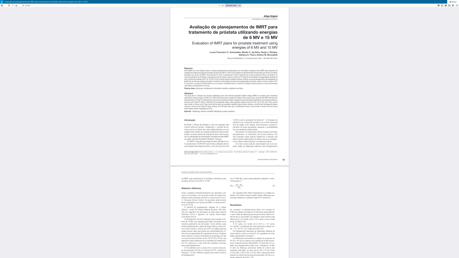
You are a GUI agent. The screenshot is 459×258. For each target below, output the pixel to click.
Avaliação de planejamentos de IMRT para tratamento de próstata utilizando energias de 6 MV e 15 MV (46, 2)
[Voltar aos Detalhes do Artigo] (2, 2)
